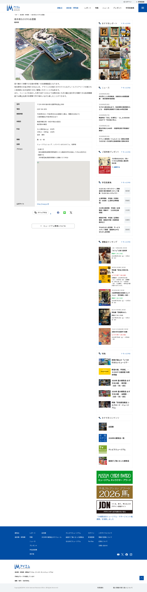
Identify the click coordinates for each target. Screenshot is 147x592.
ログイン (91, 533)
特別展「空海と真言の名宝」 (120, 271)
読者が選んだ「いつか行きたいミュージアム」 (121, 361)
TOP (16, 15)
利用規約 (100, 588)
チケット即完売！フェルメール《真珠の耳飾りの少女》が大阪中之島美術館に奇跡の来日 (114, 140)
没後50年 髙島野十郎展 (119, 332)
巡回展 (111, 426)
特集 (97, 8)
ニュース (105, 8)
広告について (103, 541)
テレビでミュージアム (117, 449)
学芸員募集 (130, 8)
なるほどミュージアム (73, 541)
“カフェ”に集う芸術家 (119, 250)
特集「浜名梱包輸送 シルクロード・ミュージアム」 (120, 405)
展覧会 (59, 8)
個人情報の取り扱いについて (123, 588)
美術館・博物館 (72, 8)
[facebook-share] (58, 212)
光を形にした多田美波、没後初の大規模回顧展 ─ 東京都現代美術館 (114, 97)
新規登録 (91, 537)
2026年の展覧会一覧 (116, 438)
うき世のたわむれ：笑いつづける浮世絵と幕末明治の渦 (120, 160)
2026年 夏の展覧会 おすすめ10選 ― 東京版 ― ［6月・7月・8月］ (121, 383)
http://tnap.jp (42, 204)
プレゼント (117, 8)
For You (91, 541)
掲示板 (32, 554)
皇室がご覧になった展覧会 (118, 461)
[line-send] (64, 212)
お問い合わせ (103, 545)
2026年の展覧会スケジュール (51, 537)
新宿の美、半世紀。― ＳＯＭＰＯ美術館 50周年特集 (121, 372)
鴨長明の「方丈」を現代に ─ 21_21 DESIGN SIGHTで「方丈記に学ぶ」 (114, 119)
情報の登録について (105, 537)
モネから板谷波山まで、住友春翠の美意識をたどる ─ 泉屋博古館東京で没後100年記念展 (114, 108)
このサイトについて (105, 533)
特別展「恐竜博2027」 (119, 312)
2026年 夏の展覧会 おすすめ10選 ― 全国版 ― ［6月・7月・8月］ (121, 394)
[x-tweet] (71, 212)
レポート (87, 8)
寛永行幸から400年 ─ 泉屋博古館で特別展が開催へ (114, 129)
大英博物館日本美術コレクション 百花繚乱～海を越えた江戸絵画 (121, 294)
